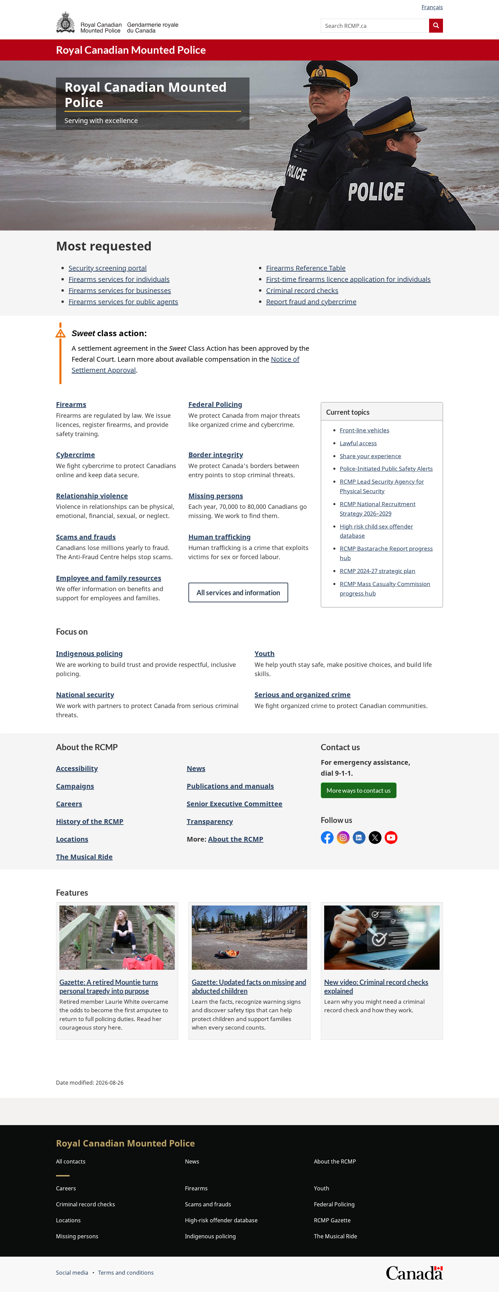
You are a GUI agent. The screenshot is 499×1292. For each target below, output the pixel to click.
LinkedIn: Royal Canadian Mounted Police (359, 837)
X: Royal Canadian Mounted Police (375, 837)
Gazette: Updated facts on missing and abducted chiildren (249, 986)
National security (85, 694)
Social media (72, 1272)
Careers (69, 803)
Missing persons (215, 495)
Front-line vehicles (364, 430)
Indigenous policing (89, 653)
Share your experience (370, 456)
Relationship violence (92, 495)
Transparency (210, 821)
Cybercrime (75, 454)
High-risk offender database (221, 1220)
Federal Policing (215, 404)
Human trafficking (219, 536)
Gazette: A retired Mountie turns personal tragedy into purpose (108, 986)
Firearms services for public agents (123, 301)
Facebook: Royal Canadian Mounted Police (327, 837)
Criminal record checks (302, 290)
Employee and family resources (108, 578)
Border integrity (215, 454)
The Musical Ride (84, 856)
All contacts (71, 1161)
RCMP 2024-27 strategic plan (377, 571)
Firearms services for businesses (120, 290)
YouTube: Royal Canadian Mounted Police (391, 837)
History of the (90, 821)
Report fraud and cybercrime (311, 301)
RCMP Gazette (332, 1220)
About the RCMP (335, 1161)
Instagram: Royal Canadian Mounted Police (343, 837)
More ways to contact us (359, 790)
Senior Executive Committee (234, 803)
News (196, 768)
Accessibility (77, 768)
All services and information (238, 592)
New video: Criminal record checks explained (376, 986)
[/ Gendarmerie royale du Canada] (117, 22)
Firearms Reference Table (306, 268)
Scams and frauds (86, 536)
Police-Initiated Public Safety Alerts (386, 468)
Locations (72, 839)
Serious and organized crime (303, 694)
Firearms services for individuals (119, 279)
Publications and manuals (230, 786)
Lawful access (358, 443)
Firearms (71, 404)
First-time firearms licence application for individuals (348, 279)
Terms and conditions (126, 1272)
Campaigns (75, 786)
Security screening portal (108, 268)
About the (235, 839)
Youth (265, 653)
